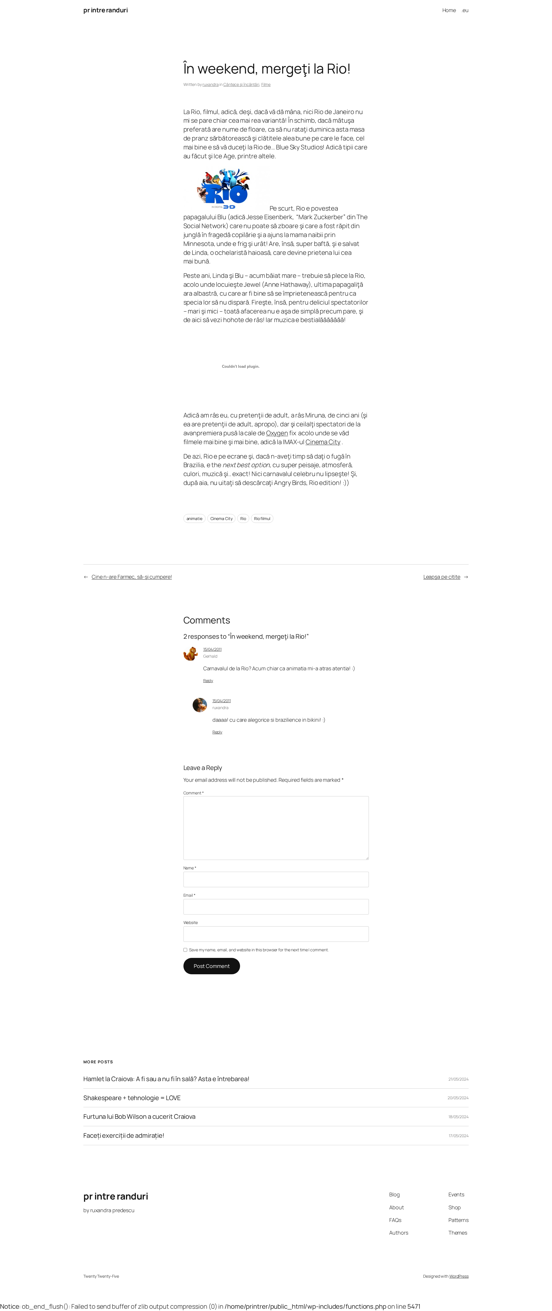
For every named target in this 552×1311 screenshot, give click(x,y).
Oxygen (277, 433)
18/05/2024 (458, 1116)
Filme (266, 84)
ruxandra (210, 84)
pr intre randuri (105, 10)
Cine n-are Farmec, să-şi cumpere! (132, 576)
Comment (193, 793)
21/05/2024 (458, 1079)
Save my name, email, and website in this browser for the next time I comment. (258, 949)
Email (189, 895)
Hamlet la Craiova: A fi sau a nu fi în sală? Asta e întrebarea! (166, 1079)
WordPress (459, 1276)
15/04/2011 (212, 649)
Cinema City (323, 442)
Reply (208, 680)
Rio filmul (262, 518)
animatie (194, 518)
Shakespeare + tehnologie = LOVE (132, 1098)
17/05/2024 (459, 1135)
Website (190, 922)
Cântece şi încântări (241, 84)
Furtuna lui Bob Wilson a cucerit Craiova (139, 1116)
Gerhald (210, 656)
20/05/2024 (458, 1097)
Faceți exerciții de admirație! (123, 1135)
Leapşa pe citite (441, 576)
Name (189, 868)
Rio (243, 518)
